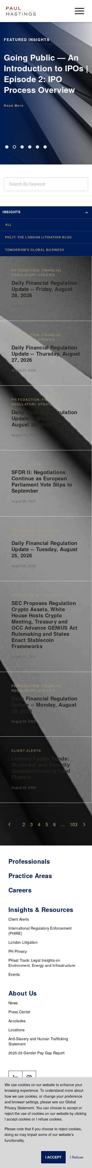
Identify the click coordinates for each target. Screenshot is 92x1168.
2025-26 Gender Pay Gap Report (36, 1052)
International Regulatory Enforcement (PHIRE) (40, 931)
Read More (14, 105)
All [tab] (8, 225)
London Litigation (23, 942)
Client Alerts (18, 919)
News (13, 1002)
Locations (16, 1029)
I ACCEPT (53, 1157)
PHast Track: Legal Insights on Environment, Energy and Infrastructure (41, 963)
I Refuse (76, 1157)
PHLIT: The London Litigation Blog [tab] (38, 237)
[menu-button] (79, 11)
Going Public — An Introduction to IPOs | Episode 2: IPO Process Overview (46, 73)
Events (14, 974)
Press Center (19, 1011)
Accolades (17, 1020)
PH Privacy (17, 951)
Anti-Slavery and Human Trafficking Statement (38, 1041)
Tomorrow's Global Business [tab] (34, 250)
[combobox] (10, 184)
